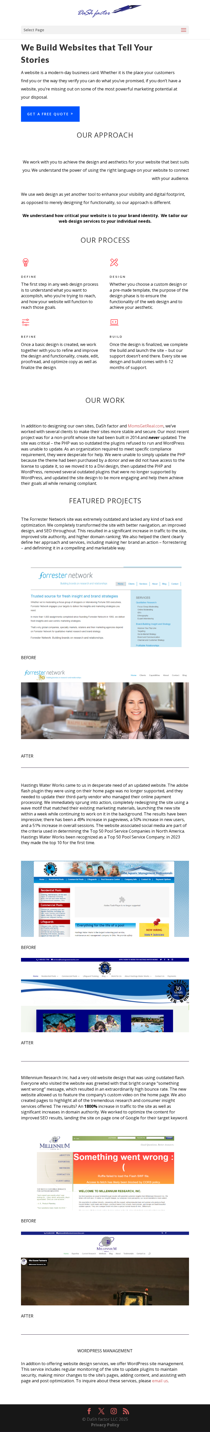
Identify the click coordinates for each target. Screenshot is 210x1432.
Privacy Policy (105, 1425)
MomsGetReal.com (145, 426)
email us (160, 1381)
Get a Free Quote (48, 113)
